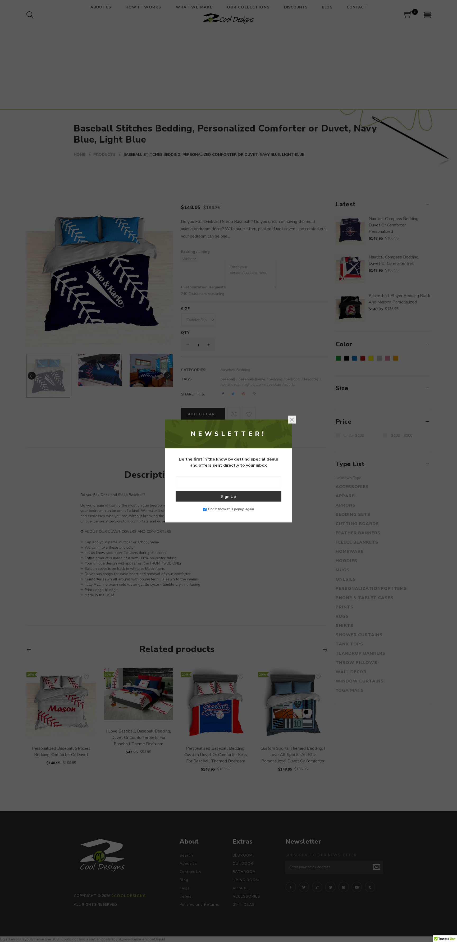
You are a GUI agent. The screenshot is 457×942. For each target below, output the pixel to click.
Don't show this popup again (231, 509)
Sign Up (228, 496)
